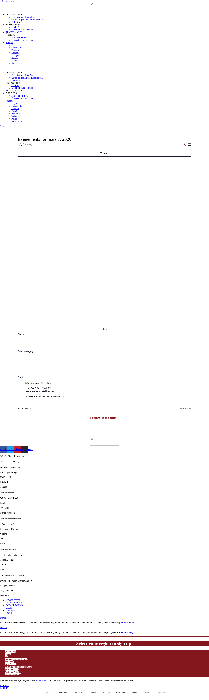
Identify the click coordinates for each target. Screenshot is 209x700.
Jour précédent (24, 408)
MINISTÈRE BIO (19, 37)
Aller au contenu (7, 1)
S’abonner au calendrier (103, 417)
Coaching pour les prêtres (22, 17)
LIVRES (15, 27)
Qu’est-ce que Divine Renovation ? (27, 19)
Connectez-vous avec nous (23, 40)
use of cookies (42, 681)
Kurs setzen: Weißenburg (40, 391)
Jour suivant (185, 408)
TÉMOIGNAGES (14, 32)
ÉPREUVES (17, 22)
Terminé (104, 153)
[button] (104, 68)
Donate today (127, 622)
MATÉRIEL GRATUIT (22, 29)
